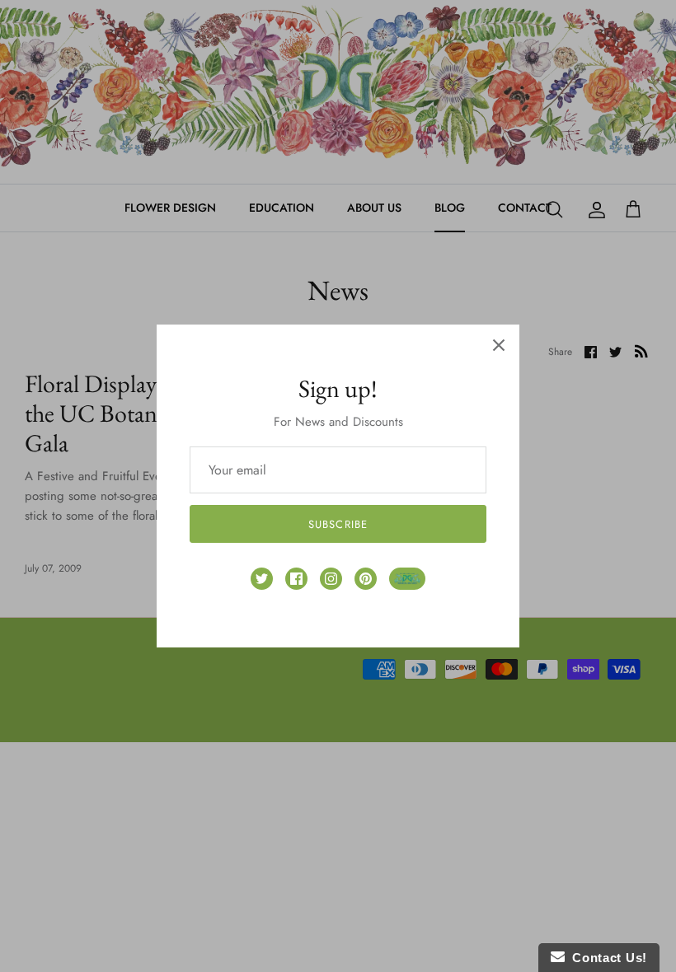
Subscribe (337, 524)
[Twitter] (262, 579)
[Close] (499, 345)
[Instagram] (331, 579)
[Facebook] (296, 579)
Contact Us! (606, 958)
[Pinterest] (365, 579)
